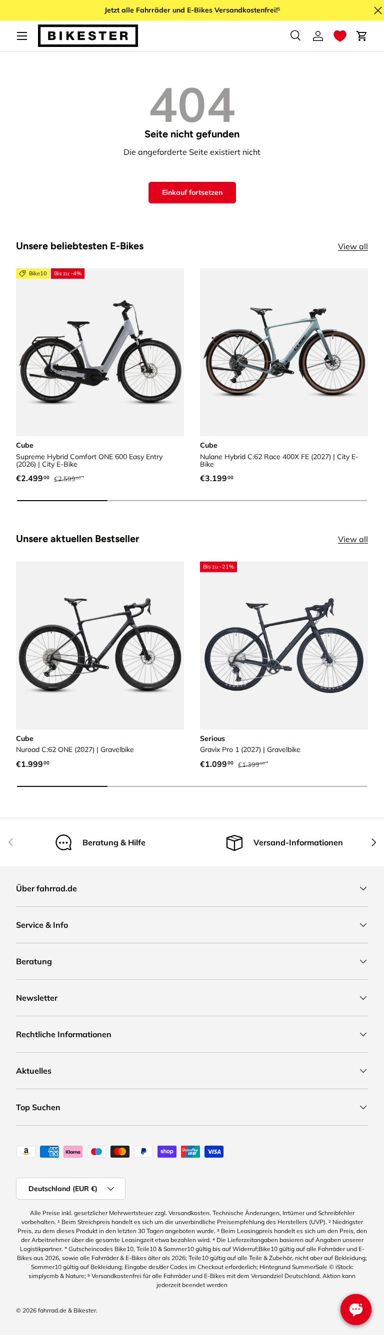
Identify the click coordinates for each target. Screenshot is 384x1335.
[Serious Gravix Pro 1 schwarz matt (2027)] (284, 645)
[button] (340, 36)
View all (353, 246)
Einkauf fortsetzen (192, 192)
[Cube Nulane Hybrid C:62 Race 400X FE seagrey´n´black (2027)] (284, 352)
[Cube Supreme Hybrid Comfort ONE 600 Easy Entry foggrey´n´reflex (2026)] (100, 352)
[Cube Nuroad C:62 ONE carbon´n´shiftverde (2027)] (100, 645)
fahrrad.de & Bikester (67, 1310)
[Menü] (22, 36)
